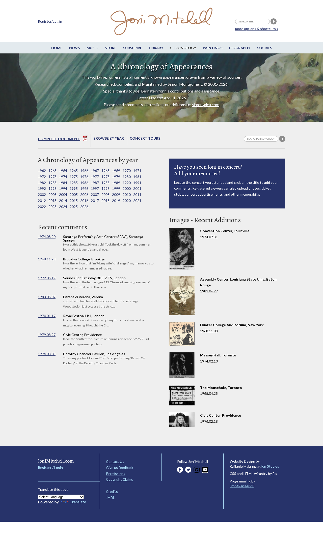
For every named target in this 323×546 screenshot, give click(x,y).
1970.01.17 (47, 316)
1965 (74, 170)
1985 (74, 182)
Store (110, 48)
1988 (105, 182)
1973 (52, 176)
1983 (52, 182)
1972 (42, 176)
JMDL (110, 497)
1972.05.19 (47, 278)
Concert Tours (145, 138)
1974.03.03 (47, 354)
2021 (137, 200)
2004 (63, 194)
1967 (95, 170)
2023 (52, 206)
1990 (127, 182)
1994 (63, 188)
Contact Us (115, 461)
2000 (127, 188)
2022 (42, 206)
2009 (116, 194)
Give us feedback (119, 467)
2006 (84, 194)
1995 (74, 188)
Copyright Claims (119, 479)
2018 (105, 200)
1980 (127, 176)
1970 (127, 170)
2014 (63, 200)
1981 (137, 176)
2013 (52, 200)
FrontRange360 (242, 486)
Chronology (183, 48)
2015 (74, 200)
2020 (127, 200)
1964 (63, 170)
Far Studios (270, 466)
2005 (74, 194)
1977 (95, 176)
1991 (137, 182)
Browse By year (108, 138)
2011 (137, 194)
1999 (116, 188)
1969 (116, 170)
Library (156, 48)
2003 (52, 194)
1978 (105, 176)
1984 (63, 182)
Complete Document (59, 139)
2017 (95, 200)
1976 (84, 176)
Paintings (212, 48)
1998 (105, 188)
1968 (105, 170)
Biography (239, 48)
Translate (78, 501)
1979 (116, 176)
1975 (74, 176)
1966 (84, 170)
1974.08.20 (47, 236)
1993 (52, 188)
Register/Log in (50, 21)
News (74, 48)
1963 (52, 170)
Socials (264, 48)
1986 (84, 182)
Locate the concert (189, 182)
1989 (116, 182)
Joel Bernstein (145, 90)
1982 (42, 182)
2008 (105, 194)
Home (56, 48)
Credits (112, 491)
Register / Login (50, 467)
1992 (42, 188)
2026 (84, 206)
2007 (95, 194)
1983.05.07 (47, 297)
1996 (84, 188)
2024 (63, 206)
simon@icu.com (205, 104)
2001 (137, 188)
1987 (95, 182)
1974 (63, 176)
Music (92, 48)
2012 (42, 200)
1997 (95, 188)
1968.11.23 (47, 259)
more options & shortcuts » (256, 28)
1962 (42, 170)
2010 (127, 194)
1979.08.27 (47, 334)
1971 (137, 170)
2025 (74, 206)
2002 (42, 194)
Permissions (115, 473)
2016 (84, 200)
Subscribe (132, 48)
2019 (116, 200)
